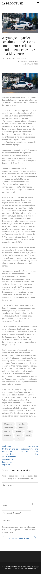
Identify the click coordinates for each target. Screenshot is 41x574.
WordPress (32, 569)
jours (29, 431)
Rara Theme (12, 569)
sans (28, 435)
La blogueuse (12, 3)
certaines (21, 424)
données (22, 428)
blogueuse (8, 424)
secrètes (7, 439)
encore (7, 431)
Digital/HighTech (31, 64)
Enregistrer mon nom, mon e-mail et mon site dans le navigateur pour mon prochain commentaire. (19, 529)
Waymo (20, 439)
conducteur (8, 428)
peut (18, 435)
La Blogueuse (10, 58)
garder (18, 431)
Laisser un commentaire (29, 61)
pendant (7, 435)
